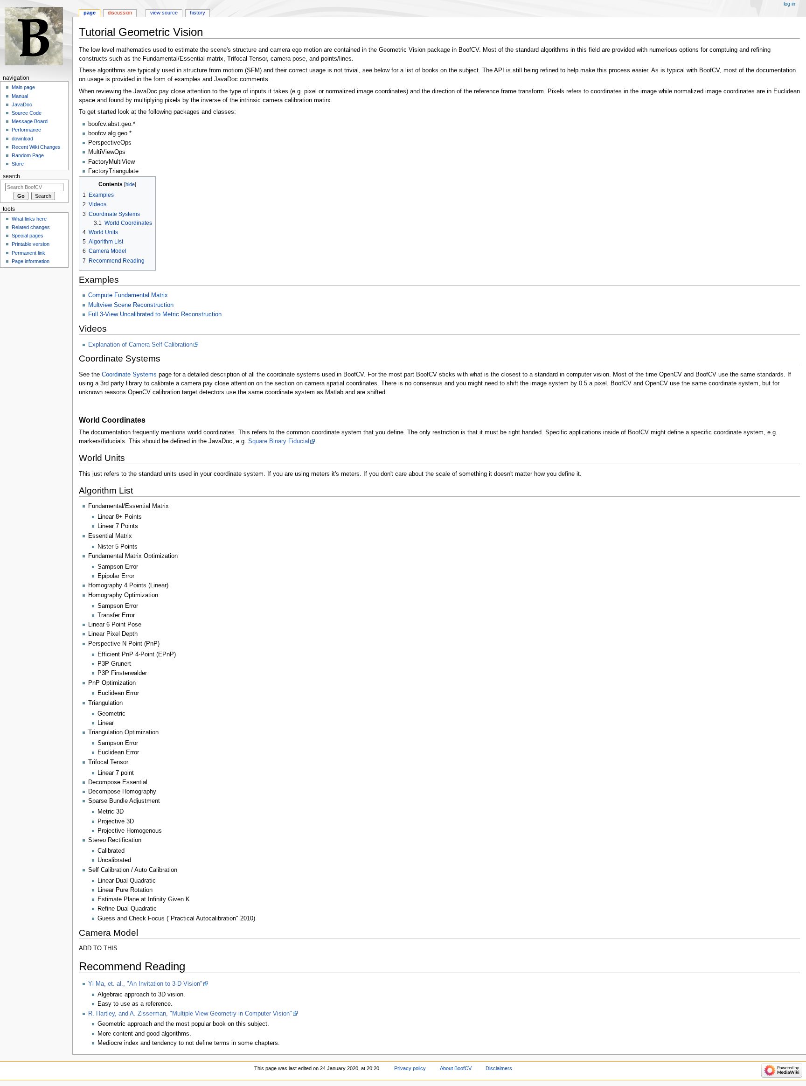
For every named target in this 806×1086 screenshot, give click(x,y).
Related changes (31, 227)
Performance (26, 129)
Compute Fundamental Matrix (128, 295)
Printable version (30, 244)
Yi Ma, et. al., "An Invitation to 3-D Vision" (145, 984)
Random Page (28, 155)
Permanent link (28, 253)
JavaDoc (22, 104)
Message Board (30, 121)
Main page (23, 87)
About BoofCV (456, 1068)
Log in (789, 4)
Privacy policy (410, 1068)
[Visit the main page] (36, 36)
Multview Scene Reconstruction (131, 305)
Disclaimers (499, 1068)
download (22, 138)
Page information (30, 261)
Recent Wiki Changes (36, 147)
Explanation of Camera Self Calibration (140, 344)
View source (164, 12)
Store (18, 164)
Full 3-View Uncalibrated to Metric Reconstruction (155, 314)
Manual (20, 96)
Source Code (27, 113)
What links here (29, 219)
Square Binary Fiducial (278, 441)
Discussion (120, 12)
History (197, 12)
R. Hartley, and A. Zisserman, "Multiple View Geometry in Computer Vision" (190, 1013)
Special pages (27, 235)
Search (11, 176)
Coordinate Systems (129, 374)
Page (89, 12)
